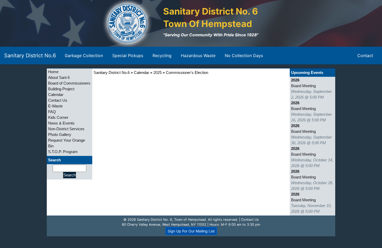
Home (53, 72)
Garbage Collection (84, 55)
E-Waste (55, 106)
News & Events (61, 123)
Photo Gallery (59, 135)
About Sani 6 (59, 77)
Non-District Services (66, 129)
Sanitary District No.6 (30, 55)
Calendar (55, 95)
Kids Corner (58, 117)
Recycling (162, 55)
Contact (365, 55)
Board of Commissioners (69, 83)
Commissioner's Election (187, 73)
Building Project (61, 89)
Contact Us (57, 100)
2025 (157, 73)
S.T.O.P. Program (63, 152)
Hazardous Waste (198, 55)
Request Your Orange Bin (66, 143)
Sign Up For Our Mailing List (191, 231)
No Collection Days (244, 55)
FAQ (52, 112)
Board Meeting (303, 86)
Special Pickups (127, 55)
